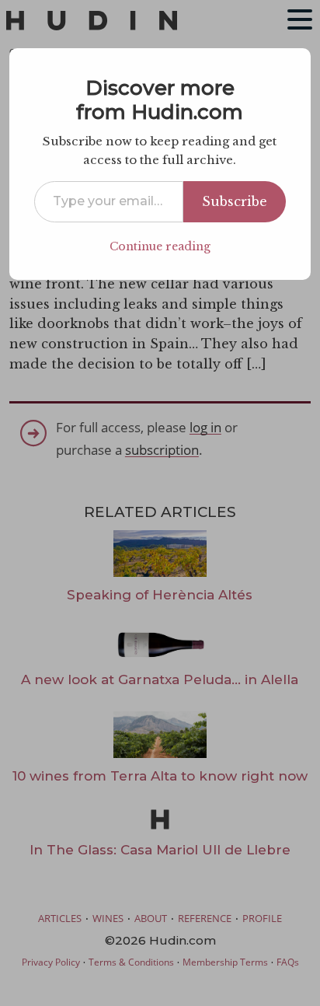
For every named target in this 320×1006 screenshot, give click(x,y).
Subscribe (234, 201)
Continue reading (160, 246)
